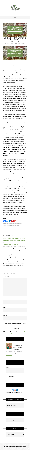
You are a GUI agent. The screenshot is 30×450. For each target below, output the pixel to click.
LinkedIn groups (15, 225)
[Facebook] (4, 221)
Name (5, 299)
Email (4, 307)
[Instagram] (15, 390)
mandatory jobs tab (21, 96)
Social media (19, 223)
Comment (6, 276)
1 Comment (22, 43)
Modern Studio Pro (22, 446)
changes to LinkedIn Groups (17, 65)
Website (5, 315)
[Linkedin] (10, 221)
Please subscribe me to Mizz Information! (15, 323)
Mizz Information (15, 8)
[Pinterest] (12, 221)
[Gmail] (15, 221)
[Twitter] (7, 221)
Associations (12, 223)
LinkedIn (8, 225)
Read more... (9, 354)
